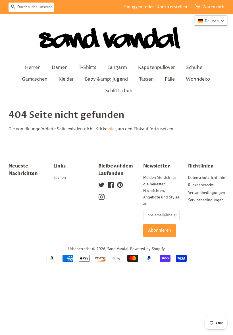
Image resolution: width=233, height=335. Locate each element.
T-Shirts (87, 67)
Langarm (117, 67)
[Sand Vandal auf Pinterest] (120, 186)
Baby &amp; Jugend (106, 79)
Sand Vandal (117, 248)
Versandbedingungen (206, 192)
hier (112, 128)
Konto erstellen (172, 7)
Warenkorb (213, 7)
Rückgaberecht (201, 184)
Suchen (59, 177)
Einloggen (132, 7)
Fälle (170, 79)
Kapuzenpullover (156, 67)
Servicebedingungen (206, 199)
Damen (60, 67)
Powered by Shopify (147, 248)
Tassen (146, 79)
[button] (211, 21)
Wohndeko (198, 79)
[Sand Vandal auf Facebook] (110, 186)
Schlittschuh (118, 91)
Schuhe (194, 67)
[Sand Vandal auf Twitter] (101, 186)
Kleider (66, 79)
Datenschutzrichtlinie (206, 177)
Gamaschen (34, 79)
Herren (33, 67)
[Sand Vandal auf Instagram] (101, 198)
